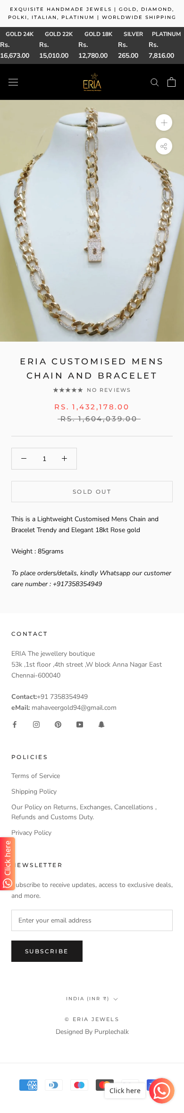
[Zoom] (164, 122)
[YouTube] (79, 723)
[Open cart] (171, 82)
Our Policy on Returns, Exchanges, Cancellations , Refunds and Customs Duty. (84, 812)
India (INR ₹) (87, 998)
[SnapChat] (101, 723)
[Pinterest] (58, 723)
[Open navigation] (13, 81)
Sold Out (92, 491)
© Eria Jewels (92, 1019)
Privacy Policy (31, 832)
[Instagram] (36, 723)
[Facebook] (14, 723)
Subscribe (47, 951)
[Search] (155, 82)
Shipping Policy (34, 791)
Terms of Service (35, 775)
